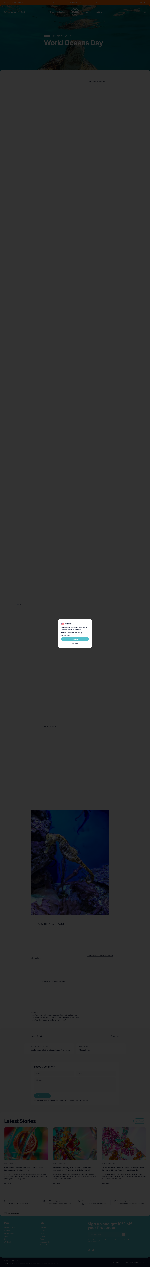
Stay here (75, 643)
